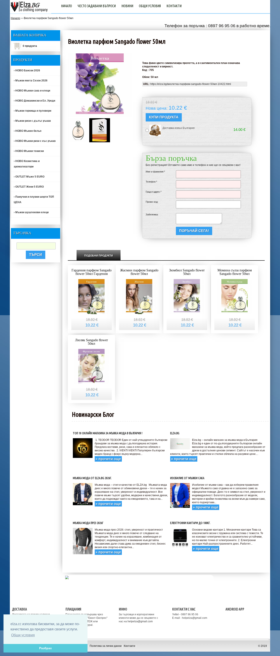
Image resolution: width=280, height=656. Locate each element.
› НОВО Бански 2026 (27, 70)
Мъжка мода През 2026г (88, 523)
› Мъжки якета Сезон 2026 (30, 80)
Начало (66, 6)
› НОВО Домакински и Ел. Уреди (34, 100)
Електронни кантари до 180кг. (190, 523)
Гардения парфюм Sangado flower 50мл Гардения (92, 272)
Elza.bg (174, 433)
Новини (127, 6)
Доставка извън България (179, 128)
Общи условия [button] (23, 635)
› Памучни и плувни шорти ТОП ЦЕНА (34, 199)
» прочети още (108, 459)
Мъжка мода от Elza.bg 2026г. (92, 478)
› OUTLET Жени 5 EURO (29, 186)
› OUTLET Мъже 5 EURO (29, 176)
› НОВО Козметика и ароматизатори (27, 164)
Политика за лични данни (106, 645)
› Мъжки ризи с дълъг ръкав (32, 120)
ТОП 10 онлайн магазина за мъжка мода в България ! (107, 433)
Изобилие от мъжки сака (187, 478)
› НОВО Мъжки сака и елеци (32, 90)
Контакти (174, 6)
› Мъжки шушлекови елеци (31, 212)
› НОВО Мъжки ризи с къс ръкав (35, 140)
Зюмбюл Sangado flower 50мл (187, 272)
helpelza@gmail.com (140, 621)
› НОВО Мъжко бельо (27, 130)
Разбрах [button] (45, 648)
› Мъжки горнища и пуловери (32, 110)
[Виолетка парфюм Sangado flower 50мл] (78, 130)
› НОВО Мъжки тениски (29, 151)
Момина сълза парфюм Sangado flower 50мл (234, 272)
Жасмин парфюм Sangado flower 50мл (139, 272)
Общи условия (150, 6)
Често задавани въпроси (97, 6)
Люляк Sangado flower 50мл (91, 341)
